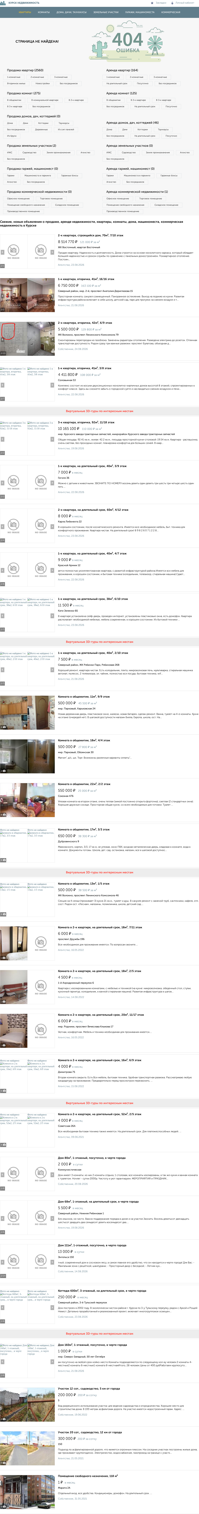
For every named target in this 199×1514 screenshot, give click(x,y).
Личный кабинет (185, 3)
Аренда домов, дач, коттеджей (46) (132, 122)
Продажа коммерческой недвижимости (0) (39, 192)
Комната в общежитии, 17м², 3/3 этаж (84, 829)
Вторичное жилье (16, 83)
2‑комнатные (37, 77)
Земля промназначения (58, 153)
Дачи (25, 123)
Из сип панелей (66, 130)
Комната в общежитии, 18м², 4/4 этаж (84, 740)
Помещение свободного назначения (26, 205)
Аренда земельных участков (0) (129, 145)
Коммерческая (170, 12)
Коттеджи (43, 123)
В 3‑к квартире (14, 106)
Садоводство (29, 153)
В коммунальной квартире (44, 100)
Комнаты (44, 12)
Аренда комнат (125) (121, 93)
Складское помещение (67, 205)
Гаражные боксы (69, 176)
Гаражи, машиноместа (140, 12)
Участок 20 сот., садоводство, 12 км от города (90, 1432)
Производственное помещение (23, 211)
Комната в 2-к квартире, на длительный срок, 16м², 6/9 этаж (99, 1060)
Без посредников (69, 83)
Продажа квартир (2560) (25, 70)
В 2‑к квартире (76, 100)
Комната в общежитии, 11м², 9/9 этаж (84, 696)
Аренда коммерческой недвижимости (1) (137, 192)
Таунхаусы (64, 123)
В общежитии (14, 100)
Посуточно (142, 83)
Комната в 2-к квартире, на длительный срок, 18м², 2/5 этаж (99, 971)
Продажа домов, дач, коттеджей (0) (33, 116)
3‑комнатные (61, 77)
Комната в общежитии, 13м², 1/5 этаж (83, 883)
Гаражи (10, 176)
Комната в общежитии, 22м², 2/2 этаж (84, 784)
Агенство (85, 153)
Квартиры (25, 12)
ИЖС (9, 153)
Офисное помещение (18, 199)
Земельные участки (105, 12)
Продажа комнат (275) (23, 93)
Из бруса (11, 136)
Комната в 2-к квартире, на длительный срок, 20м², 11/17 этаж (101, 1015)
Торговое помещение (51, 199)
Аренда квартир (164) (122, 70)
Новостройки (43, 83)
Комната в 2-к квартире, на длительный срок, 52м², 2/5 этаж (99, 1114)
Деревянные (41, 130)
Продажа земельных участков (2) (31, 145)
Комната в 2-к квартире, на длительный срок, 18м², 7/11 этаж (100, 927)
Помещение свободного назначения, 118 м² (88, 1476)
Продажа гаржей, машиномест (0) (32, 169)
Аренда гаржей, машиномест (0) (130, 169)
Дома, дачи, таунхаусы (72, 12)
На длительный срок (116, 83)
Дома (10, 123)
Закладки (161, 3)
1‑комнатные (13, 77)
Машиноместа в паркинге (38, 176)
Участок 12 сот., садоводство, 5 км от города (89, 1388)
